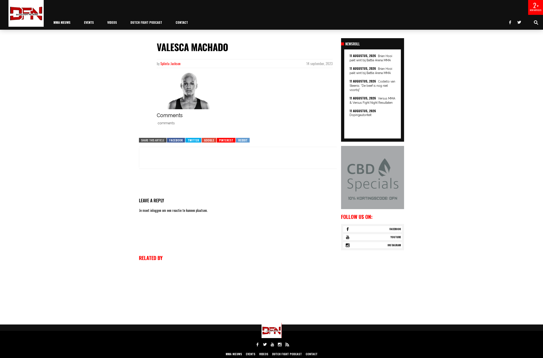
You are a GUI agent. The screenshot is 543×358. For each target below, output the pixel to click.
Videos (112, 22)
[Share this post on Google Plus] (209, 140)
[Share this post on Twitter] (193, 140)
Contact (182, 22)
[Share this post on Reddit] (243, 140)
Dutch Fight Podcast (146, 22)
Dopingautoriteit (360, 115)
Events (89, 22)
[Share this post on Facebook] (176, 140)
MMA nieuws (61, 22)
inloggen (155, 210)
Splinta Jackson (170, 63)
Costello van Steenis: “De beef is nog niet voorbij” (372, 86)
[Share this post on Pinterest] (226, 140)
